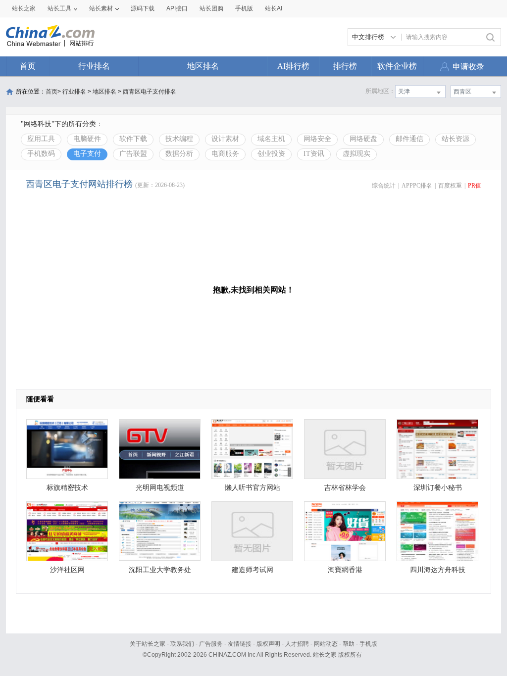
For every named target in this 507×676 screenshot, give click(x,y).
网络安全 (317, 139)
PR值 (474, 185)
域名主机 (271, 139)
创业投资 (271, 153)
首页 (28, 66)
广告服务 (211, 643)
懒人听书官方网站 (252, 487)
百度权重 (450, 185)
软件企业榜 (397, 66)
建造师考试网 (252, 570)
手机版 (368, 643)
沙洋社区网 (67, 570)
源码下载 (142, 8)
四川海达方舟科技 (437, 570)
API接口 (177, 8)
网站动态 (326, 643)
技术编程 (179, 139)
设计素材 (225, 139)
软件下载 (133, 139)
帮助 (349, 643)
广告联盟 (133, 153)
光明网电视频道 (160, 487)
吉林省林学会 (345, 487)
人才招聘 (297, 643)
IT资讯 (314, 153)
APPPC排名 (417, 185)
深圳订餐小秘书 (437, 487)
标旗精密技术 (67, 487)
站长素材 (101, 8)
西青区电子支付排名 (149, 91)
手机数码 (41, 153)
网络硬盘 (363, 139)
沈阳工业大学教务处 (160, 570)
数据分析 (179, 153)
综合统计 (384, 185)
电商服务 (225, 153)
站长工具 (59, 8)
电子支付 (87, 153)
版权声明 (268, 643)
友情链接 (240, 643)
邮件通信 (409, 139)
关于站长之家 (147, 643)
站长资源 (455, 139)
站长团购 (211, 8)
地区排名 (203, 66)
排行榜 (345, 66)
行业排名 (94, 66)
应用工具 (41, 139)
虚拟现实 (356, 153)
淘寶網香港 (345, 570)
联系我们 (182, 643)
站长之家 (24, 8)
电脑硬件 (87, 139)
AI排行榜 (293, 66)
